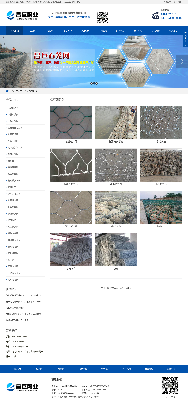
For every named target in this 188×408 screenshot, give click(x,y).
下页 (125, 288)
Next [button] (182, 61)
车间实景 (103, 31)
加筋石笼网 (13, 134)
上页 (120, 288)
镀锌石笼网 (13, 154)
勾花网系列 (13, 227)
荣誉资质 (120, 31)
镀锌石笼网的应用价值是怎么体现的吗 (23, 314)
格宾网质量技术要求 (15, 308)
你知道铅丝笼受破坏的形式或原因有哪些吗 (25, 295)
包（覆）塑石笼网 (16, 147)
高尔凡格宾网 (14, 194)
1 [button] (91, 83)
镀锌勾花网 (13, 266)
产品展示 (85, 31)
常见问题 (156, 31)
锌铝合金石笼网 (15, 128)
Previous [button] (6, 61)
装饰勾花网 (13, 233)
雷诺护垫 (12, 187)
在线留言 (167, 2)
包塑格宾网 (13, 174)
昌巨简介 (67, 31)
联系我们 (177, 2)
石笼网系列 (13, 108)
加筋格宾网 (13, 200)
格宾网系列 (32, 91)
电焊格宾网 (13, 207)
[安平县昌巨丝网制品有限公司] (23, 15)
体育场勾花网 (14, 240)
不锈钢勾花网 (14, 273)
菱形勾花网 (13, 247)
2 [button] (94, 83)
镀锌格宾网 (13, 214)
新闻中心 (138, 31)
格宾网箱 (12, 220)
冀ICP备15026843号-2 (99, 386)
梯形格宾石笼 (14, 180)
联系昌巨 (173, 31)
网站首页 (15, 31)
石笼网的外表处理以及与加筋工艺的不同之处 (26, 302)
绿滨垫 (11, 161)
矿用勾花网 (13, 253)
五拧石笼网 (13, 114)
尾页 (129, 288)
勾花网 (11, 260)
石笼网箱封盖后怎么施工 (17, 320)
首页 (12, 91)
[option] (94, 61)
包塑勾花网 (13, 280)
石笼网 (32, 31)
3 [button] (96, 83)
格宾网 (50, 31)
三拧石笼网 (13, 121)
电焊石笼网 (13, 141)
